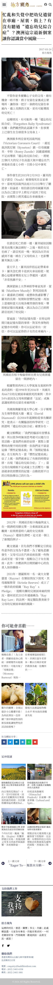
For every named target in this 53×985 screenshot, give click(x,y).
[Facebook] (45, 4)
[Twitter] (8, 945)
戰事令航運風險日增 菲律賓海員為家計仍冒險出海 (13, 828)
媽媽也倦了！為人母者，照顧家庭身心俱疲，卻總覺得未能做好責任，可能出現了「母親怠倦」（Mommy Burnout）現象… (12, 666)
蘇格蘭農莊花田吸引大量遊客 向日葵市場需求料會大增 (13, 785)
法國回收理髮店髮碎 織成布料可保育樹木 (38, 828)
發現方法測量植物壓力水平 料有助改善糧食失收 (36, 711)
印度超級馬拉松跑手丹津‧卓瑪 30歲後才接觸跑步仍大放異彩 (39, 785)
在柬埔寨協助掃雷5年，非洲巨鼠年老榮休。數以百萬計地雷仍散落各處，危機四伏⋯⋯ (35, 662)
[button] (4, 4)
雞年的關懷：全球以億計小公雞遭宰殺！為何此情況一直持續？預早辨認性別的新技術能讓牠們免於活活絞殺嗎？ (12, 717)
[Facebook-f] (2, 945)
